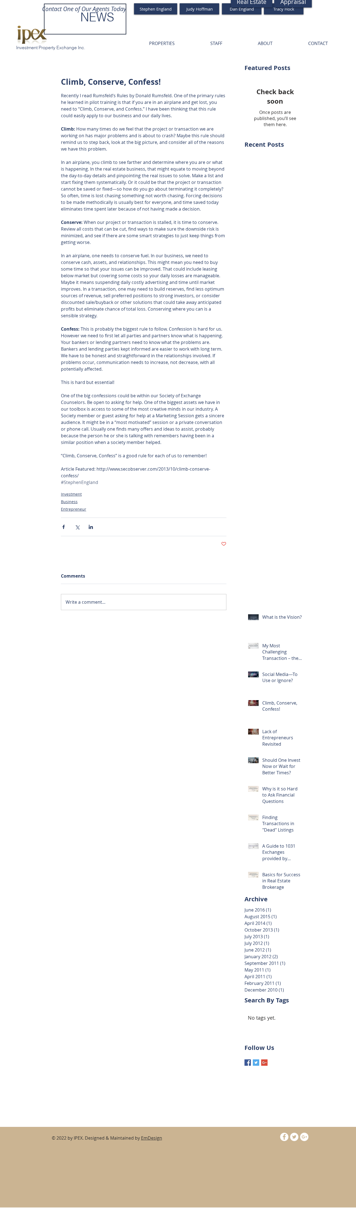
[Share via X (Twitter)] (77, 527)
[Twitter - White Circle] (294, 1137)
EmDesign (151, 1138)
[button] (161, 43)
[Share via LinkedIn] (90, 527)
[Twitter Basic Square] (256, 1062)
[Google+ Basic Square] (264, 1062)
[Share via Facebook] (63, 527)
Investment (71, 494)
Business (69, 501)
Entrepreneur (73, 509)
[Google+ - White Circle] (304, 1137)
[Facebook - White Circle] (284, 1137)
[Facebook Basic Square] (247, 1062)
